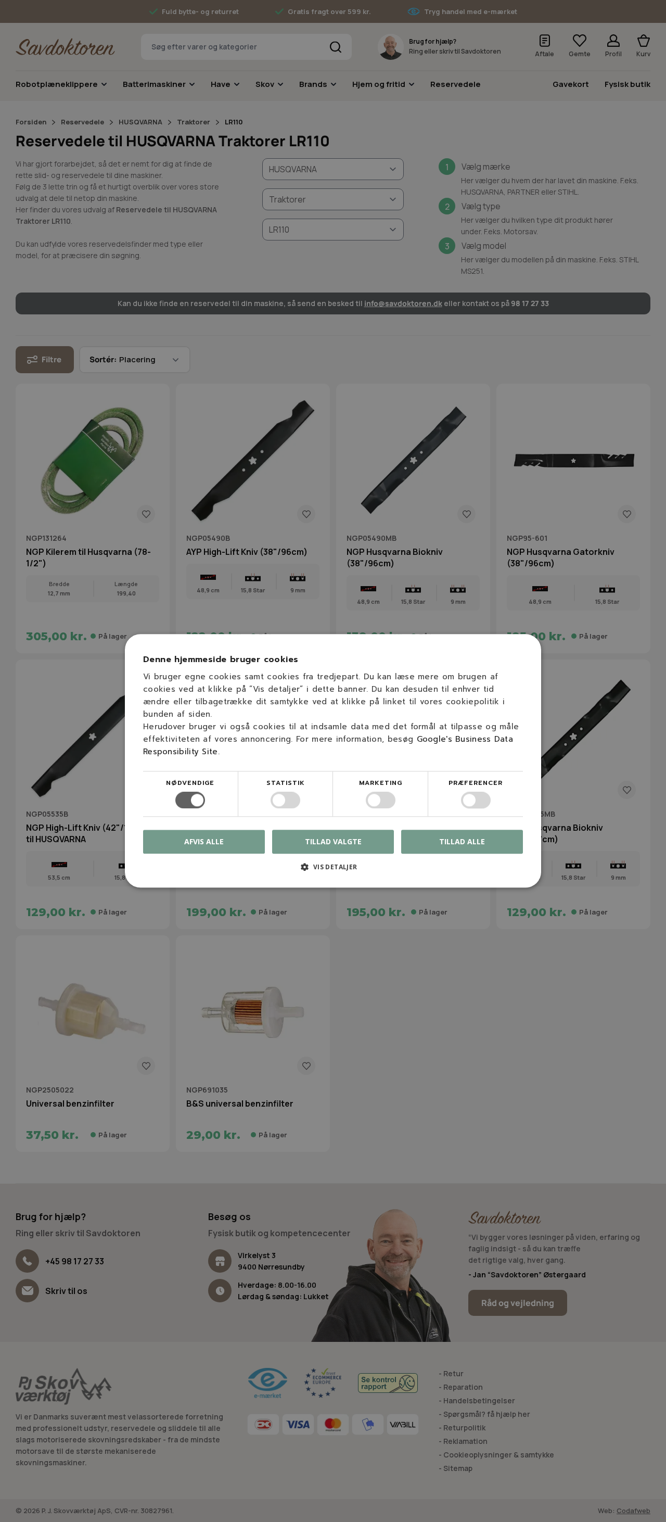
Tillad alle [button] (462, 841)
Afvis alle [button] (204, 842)
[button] (333, 871)
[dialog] (333, 761)
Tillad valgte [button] (333, 841)
